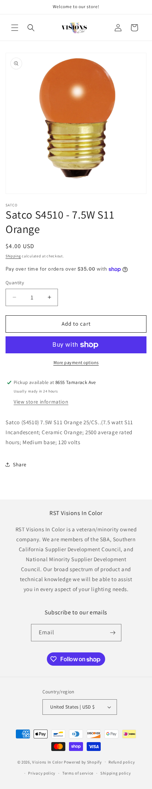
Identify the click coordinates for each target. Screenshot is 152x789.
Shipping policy (115, 773)
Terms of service (77, 773)
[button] (15, 28)
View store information (41, 401)
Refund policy (121, 762)
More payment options (76, 362)
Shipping (13, 256)
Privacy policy (41, 773)
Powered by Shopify (83, 761)
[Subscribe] (113, 632)
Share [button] (20, 464)
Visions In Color (47, 761)
